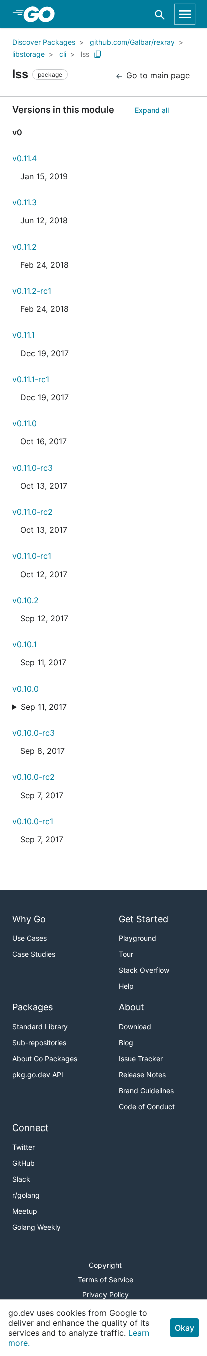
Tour (126, 954)
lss (85, 54)
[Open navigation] (185, 14)
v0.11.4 (24, 158)
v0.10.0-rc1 (32, 821)
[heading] (42, 14)
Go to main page (157, 75)
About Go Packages (44, 1058)
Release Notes (142, 1074)
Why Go (29, 919)
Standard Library (40, 1026)
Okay (184, 1328)
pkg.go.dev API (37, 1074)
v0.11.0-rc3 (32, 468)
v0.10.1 (24, 644)
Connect (30, 1127)
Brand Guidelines (146, 1090)
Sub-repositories (39, 1042)
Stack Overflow (144, 970)
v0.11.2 (24, 247)
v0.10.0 (25, 689)
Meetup (24, 1211)
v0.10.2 (25, 600)
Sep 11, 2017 (44, 707)
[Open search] (160, 14)
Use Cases (29, 938)
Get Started (143, 919)
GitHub (23, 1163)
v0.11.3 (24, 202)
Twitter (23, 1147)
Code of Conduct (147, 1106)
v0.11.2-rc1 (31, 291)
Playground (137, 938)
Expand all (152, 110)
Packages (32, 1007)
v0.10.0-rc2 (33, 777)
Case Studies (33, 954)
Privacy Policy (105, 1294)
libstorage (28, 54)
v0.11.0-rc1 (31, 556)
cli (62, 54)
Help (126, 986)
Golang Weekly (36, 1227)
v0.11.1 (23, 335)
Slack (21, 1179)
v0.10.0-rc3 (33, 733)
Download (135, 1026)
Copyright (105, 1265)
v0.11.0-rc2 (32, 512)
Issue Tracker (141, 1058)
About (131, 1007)
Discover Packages (43, 42)
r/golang (26, 1195)
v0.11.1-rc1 (30, 379)
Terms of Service (105, 1279)
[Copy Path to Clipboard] (97, 54)
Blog (126, 1042)
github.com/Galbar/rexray (132, 42)
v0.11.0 (24, 423)
